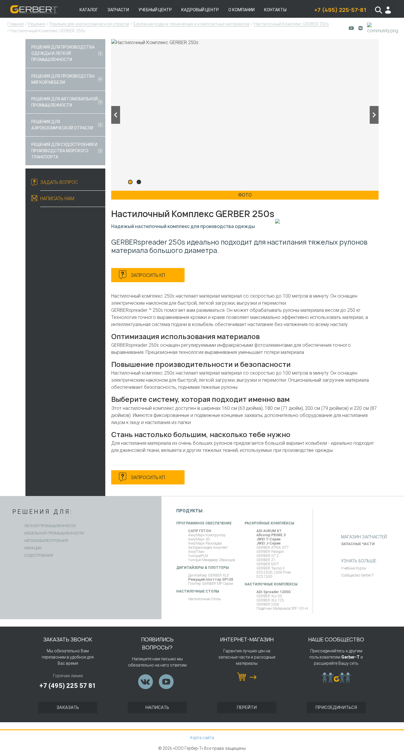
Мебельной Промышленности (54, 533)
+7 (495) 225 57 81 (67, 685)
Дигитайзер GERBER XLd (208, 575)
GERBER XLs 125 (270, 600)
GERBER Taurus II (270, 568)
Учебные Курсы (353, 568)
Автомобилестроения (46, 541)
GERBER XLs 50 (269, 596)
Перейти (247, 707)
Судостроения (38, 555)
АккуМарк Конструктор (207, 535)
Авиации (33, 548)
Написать (157, 707)
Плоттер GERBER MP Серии (210, 584)
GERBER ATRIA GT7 (272, 547)
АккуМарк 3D (199, 539)
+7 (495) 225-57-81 (340, 9)
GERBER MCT (267, 564)
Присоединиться (336, 707)
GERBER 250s (267, 604)
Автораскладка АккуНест (208, 547)
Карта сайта (202, 737)
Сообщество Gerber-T (357, 575)
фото (245, 195)
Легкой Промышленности (50, 526)
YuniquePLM (198, 556)
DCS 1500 (264, 576)
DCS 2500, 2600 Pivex (273, 572)
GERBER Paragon (270, 552)
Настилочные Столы (204, 599)
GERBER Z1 (266, 560)
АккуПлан (196, 552)
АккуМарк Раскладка (205, 543)
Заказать (67, 707)
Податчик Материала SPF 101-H (282, 608)
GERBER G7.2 (267, 556)
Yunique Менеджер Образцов (211, 560)
